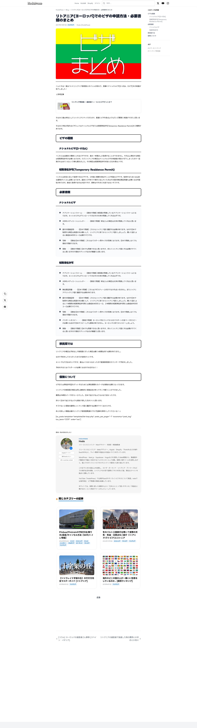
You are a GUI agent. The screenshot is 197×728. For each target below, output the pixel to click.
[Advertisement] (98, 616)
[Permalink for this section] (75, 138)
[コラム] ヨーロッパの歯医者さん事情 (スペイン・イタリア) (77, 639)
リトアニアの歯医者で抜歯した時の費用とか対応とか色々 (119, 639)
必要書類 (150, 24)
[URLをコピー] (4, 293)
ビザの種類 (151, 14)
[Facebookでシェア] (4, 306)
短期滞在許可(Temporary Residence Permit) (158, 20)
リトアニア (71, 25)
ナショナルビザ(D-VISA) (157, 17)
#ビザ (150, 48)
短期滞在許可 (153, 30)
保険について (152, 36)
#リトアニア (157, 48)
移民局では (151, 33)
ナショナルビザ (154, 27)
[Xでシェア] (4, 300)
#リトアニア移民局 (154, 51)
